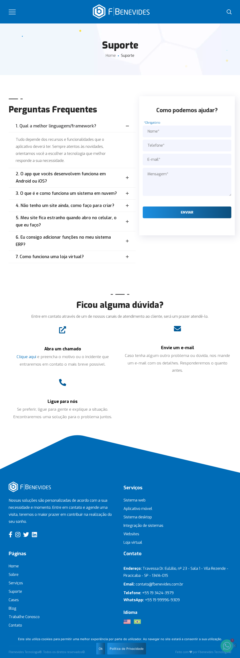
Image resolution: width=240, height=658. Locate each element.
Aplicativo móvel (138, 508)
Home (111, 55)
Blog (12, 608)
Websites (131, 534)
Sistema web (135, 500)
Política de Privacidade (127, 648)
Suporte (15, 591)
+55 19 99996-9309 (163, 599)
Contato (15, 625)
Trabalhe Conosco (24, 616)
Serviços (16, 583)
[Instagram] (17, 534)
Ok (101, 648)
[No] (234, 645)
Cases (14, 599)
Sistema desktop (138, 517)
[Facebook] (10, 534)
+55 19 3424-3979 (158, 592)
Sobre (14, 574)
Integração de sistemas (143, 525)
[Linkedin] (34, 534)
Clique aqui (26, 357)
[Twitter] (26, 534)
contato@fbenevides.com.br (159, 584)
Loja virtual (133, 542)
